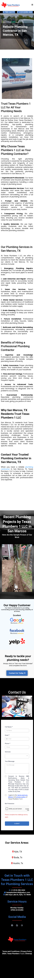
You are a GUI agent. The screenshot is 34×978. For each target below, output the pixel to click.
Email (7, 735)
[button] (32, 5)
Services (8, 752)
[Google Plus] (17, 925)
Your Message (9, 761)
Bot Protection (9, 803)
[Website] (21, 925)
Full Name (9, 727)
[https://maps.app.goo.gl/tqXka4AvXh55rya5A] (17, 621)
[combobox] (17, 756)
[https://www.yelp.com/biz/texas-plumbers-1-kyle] (17, 641)
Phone (7, 743)
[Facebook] (12, 925)
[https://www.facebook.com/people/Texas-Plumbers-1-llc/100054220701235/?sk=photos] (17, 631)
